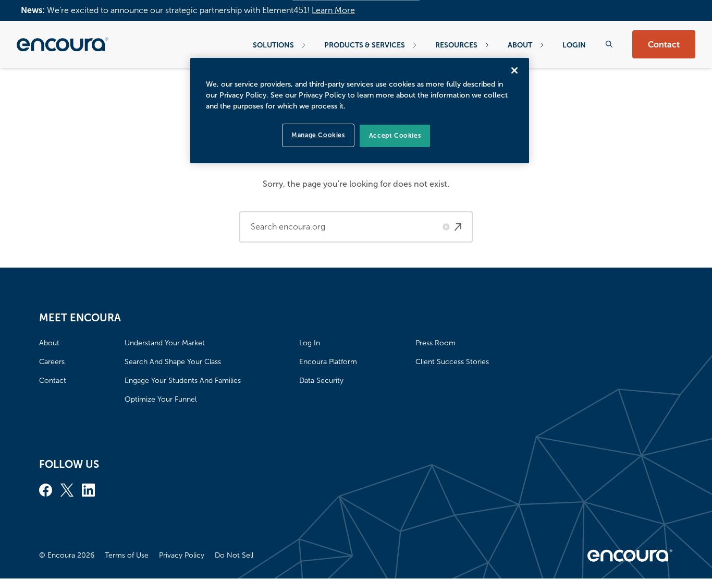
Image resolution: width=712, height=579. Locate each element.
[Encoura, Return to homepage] (62, 44)
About (520, 45)
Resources (456, 45)
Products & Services (364, 45)
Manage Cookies (318, 135)
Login (574, 45)
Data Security (321, 380)
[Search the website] (609, 44)
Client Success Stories (452, 362)
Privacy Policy (181, 555)
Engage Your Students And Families (183, 380)
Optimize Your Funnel (161, 399)
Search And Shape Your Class (173, 362)
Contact (664, 44)
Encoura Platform (328, 362)
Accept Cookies (395, 135)
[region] (359, 110)
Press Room (435, 343)
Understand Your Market (165, 343)
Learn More (333, 10)
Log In (309, 343)
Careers (52, 362)
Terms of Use (127, 555)
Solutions (273, 45)
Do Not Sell (234, 555)
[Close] (514, 70)
